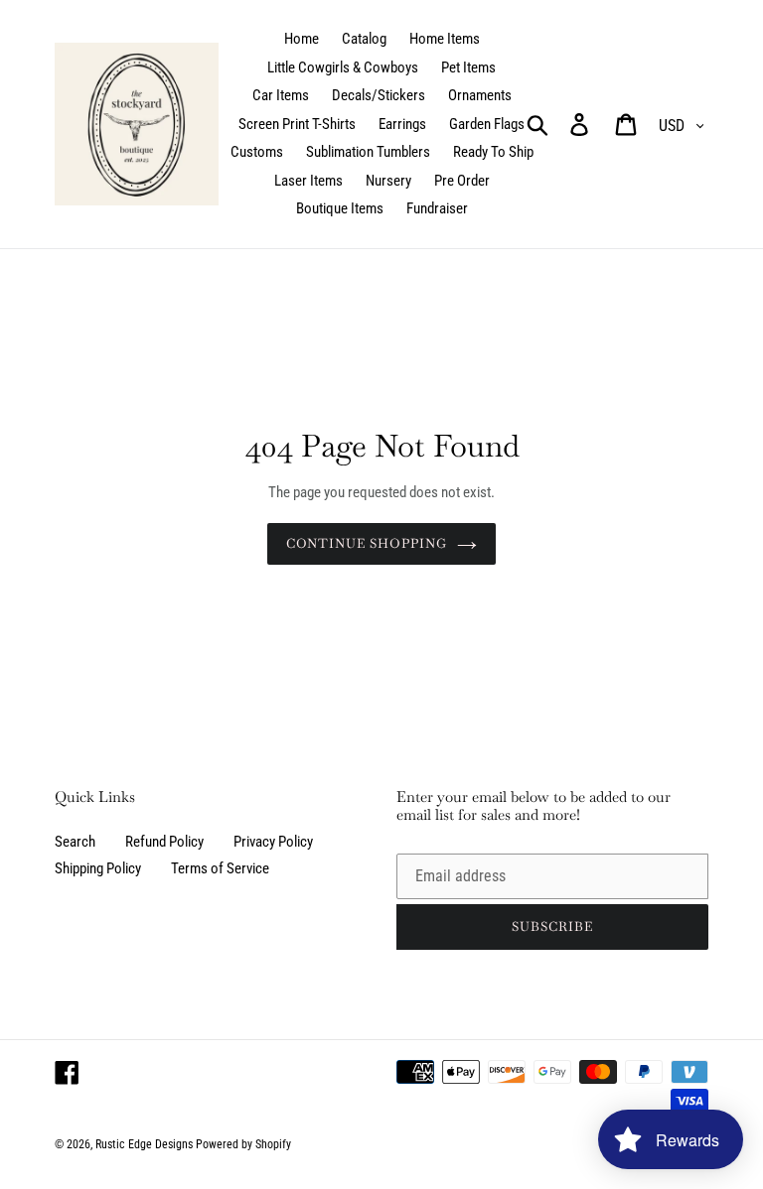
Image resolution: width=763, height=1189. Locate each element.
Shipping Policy (98, 868)
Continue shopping (367, 543)
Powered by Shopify (243, 1144)
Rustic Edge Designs (144, 1144)
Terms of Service (220, 868)
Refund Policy (164, 842)
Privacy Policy (273, 842)
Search (75, 842)
